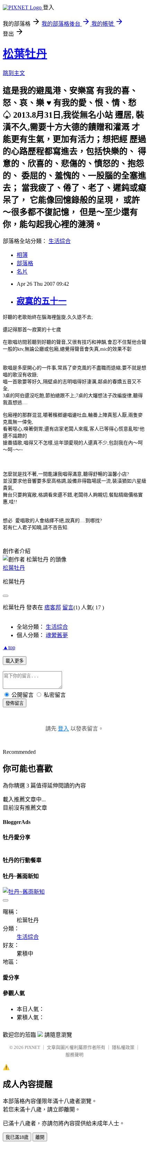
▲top (9, 647)
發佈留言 (15, 703)
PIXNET (32, 1047)
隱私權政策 (123, 1047)
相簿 (22, 255)
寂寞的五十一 (42, 301)
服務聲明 (74, 1054)
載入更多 (15, 661)
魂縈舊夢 (57, 635)
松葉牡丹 (25, 54)
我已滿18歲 (17, 1137)
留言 (67, 607)
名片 (22, 272)
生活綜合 (60, 241)
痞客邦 (52, 607)
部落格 (25, 263)
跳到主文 (14, 73)
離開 (39, 1137)
